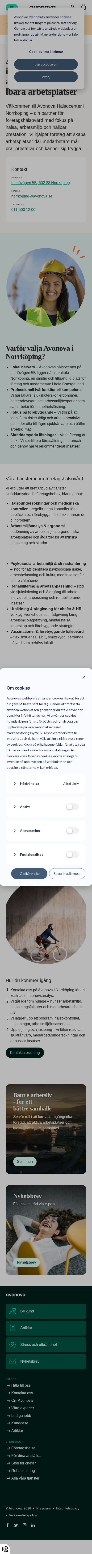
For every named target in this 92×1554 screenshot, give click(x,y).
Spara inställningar (67, 874)
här (43, 715)
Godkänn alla (29, 874)
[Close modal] (83, 678)
